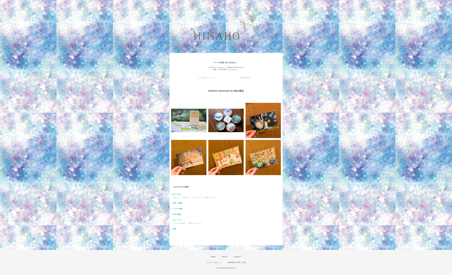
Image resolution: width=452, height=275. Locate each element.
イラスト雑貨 (177, 209)
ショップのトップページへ (207, 78)
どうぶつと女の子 (179, 223)
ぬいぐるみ (177, 194)
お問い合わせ (245, 78)
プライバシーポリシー (213, 262)
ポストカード (177, 220)
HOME (213, 257)
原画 (174, 229)
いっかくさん (197, 197)
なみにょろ (186, 197)
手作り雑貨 (177, 214)
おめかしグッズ (210, 197)
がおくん (176, 197)
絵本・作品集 (177, 203)
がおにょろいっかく (195, 223)
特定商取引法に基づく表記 (237, 262)
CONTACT (237, 257)
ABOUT (224, 257)
